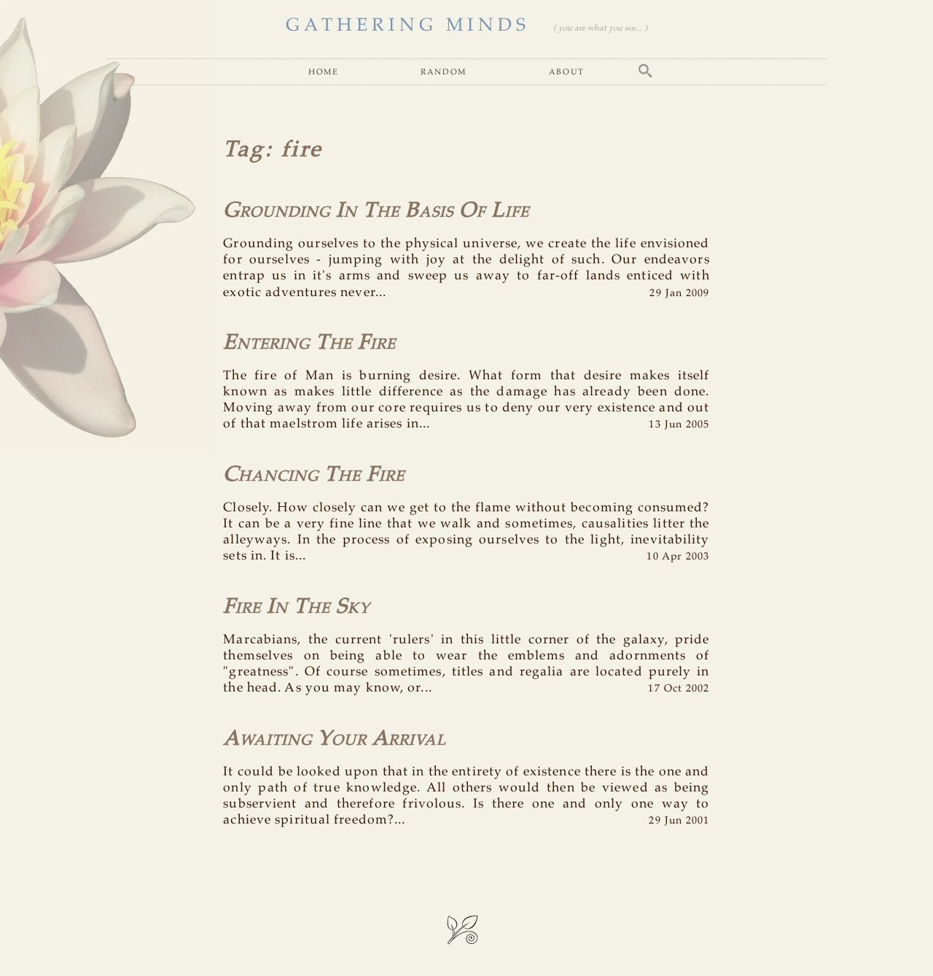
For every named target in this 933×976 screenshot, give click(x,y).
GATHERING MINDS (408, 26)
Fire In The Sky (296, 607)
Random (443, 71)
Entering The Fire (309, 343)
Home (323, 71)
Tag (244, 150)
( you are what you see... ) (600, 28)
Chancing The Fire (314, 475)
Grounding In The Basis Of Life (376, 210)
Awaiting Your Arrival (334, 739)
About (567, 71)
